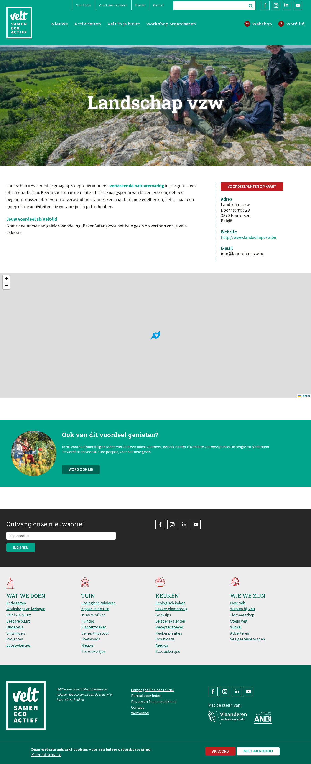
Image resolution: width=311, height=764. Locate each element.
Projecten (14, 639)
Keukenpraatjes (169, 633)
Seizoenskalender (170, 621)
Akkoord (220, 751)
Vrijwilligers (16, 633)
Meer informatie (46, 754)
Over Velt (238, 602)
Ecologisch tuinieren (98, 602)
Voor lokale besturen (113, 5)
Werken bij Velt (242, 608)
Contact (158, 5)
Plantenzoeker (93, 627)
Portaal (140, 5)
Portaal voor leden (146, 695)
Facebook (265, 5)
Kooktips (163, 615)
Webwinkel (140, 712)
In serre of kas (93, 615)
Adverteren (239, 633)
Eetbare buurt (18, 621)
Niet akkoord (258, 751)
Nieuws (59, 24)
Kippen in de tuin (95, 608)
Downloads (90, 639)
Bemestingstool (95, 633)
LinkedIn (287, 5)
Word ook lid (81, 469)
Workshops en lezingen (25, 608)
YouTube (298, 5)
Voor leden (83, 5)
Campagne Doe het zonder (152, 689)
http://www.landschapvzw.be (248, 237)
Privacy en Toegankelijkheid (153, 701)
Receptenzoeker (169, 627)
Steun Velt (238, 621)
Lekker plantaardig (172, 608)
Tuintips (88, 621)
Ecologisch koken (170, 602)
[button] (155, 335)
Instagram (276, 5)
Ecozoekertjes (18, 645)
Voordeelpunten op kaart (252, 186)
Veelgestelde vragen (247, 639)
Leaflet (305, 396)
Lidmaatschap (242, 615)
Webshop (262, 24)
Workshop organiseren (171, 24)
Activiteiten (87, 24)
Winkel (235, 627)
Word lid (295, 24)
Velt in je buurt (123, 24)
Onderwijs (14, 627)
